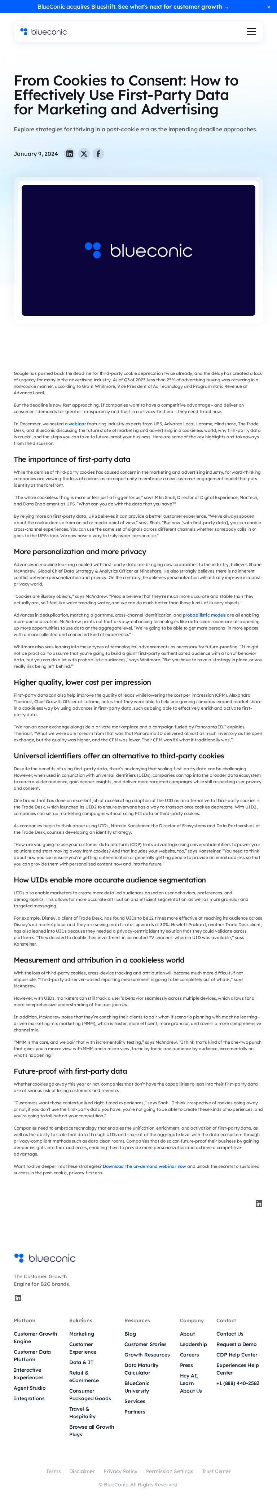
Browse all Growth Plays (91, 1431)
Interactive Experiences (28, 1374)
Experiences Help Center (237, 1369)
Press (186, 1365)
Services (134, 1401)
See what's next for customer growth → (173, 6)
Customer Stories (145, 1344)
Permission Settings (169, 1471)
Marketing (81, 1334)
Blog (130, 1334)
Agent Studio (29, 1388)
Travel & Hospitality (82, 1413)
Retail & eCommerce (84, 1377)
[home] (43, 31)
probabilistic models (204, 615)
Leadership (193, 1344)
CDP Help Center (237, 1354)
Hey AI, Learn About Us (191, 1383)
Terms (53, 1471)
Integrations (29, 1398)
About (187, 1334)
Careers (189, 1354)
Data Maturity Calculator (141, 1369)
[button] (250, 31)
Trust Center (216, 1471)
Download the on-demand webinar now (144, 1166)
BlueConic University (137, 1387)
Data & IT (81, 1362)
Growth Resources (147, 1354)
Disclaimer (81, 1471)
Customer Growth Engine (35, 1338)
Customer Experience (82, 1348)
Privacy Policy (120, 1471)
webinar (77, 423)
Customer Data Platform (32, 1356)
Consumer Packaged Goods (90, 1395)
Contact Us (229, 1334)
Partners (134, 1411)
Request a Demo (236, 1344)
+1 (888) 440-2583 (237, 1383)
